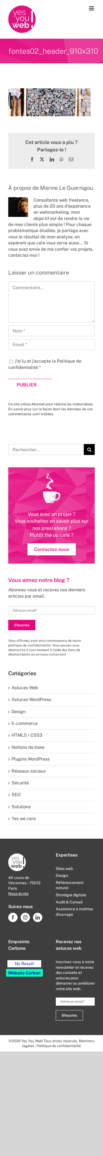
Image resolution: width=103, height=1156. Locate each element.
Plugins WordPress (31, 759)
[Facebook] (13, 917)
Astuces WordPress (31, 699)
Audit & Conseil (69, 902)
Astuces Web (25, 687)
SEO (16, 794)
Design (19, 711)
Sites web (64, 868)
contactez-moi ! (24, 255)
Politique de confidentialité (59, 1046)
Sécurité (20, 782)
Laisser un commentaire (38, 272)
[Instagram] (25, 917)
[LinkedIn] (37, 917)
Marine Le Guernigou (66, 188)
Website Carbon (24, 973)
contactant (57, 654)
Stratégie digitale (71, 895)
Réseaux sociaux (29, 771)
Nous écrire (18, 893)
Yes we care (24, 818)
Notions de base (28, 747)
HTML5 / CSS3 (27, 735)
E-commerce (25, 723)
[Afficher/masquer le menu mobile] (92, 8)
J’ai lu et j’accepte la (44, 364)
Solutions (21, 806)
